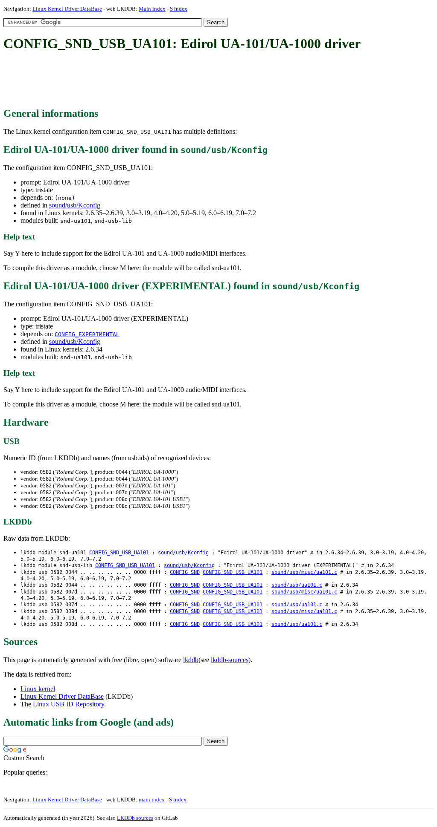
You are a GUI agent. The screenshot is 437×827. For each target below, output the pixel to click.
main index (152, 799)
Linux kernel (37, 688)
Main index (152, 9)
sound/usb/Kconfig (74, 205)
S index (178, 9)
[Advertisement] (158, 80)
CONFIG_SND (185, 572)
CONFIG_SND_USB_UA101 (119, 553)
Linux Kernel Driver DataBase (67, 9)
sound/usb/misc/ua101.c (304, 572)
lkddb (190, 659)
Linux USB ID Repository (68, 704)
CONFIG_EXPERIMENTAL (87, 334)
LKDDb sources (135, 818)
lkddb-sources (229, 659)
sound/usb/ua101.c (296, 585)
